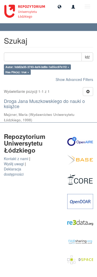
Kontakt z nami (16, 158)
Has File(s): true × (17, 72)
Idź (87, 56)
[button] (59, 6)
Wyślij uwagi (14, 163)
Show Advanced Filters (74, 79)
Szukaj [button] (13, 27)
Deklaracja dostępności (14, 171)
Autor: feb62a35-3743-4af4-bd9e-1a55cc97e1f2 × (37, 67)
